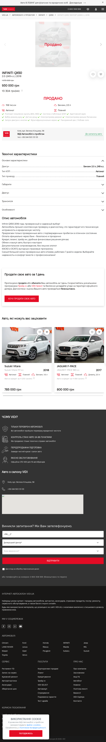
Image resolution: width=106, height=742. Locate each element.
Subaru (66, 651)
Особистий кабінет (11, 715)
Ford (24, 643)
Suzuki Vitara (13, 366)
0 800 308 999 (36, 577)
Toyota (5, 655)
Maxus (45, 647)
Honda (46, 643)
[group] (53, 44)
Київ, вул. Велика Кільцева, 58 (21, 482)
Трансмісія (7, 201)
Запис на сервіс (9, 673)
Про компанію (79, 669)
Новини (76, 685)
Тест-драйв (43, 701)
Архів (4, 727)
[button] (101, 44)
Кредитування (44, 677)
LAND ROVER (7, 647)
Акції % (76, 677)
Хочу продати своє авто (21, 299)
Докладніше (76, 3)
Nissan (5, 651)
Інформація (7, 723)
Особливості (8, 210)
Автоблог (77, 681)
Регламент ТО (8, 669)
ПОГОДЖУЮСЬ (26, 733)
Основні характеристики (14, 160)
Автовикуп (42, 689)
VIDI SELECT (43, 685)
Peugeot (46, 651)
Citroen (5, 643)
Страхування (43, 693)
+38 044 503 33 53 (16, 489)
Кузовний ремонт (10, 677)
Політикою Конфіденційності (33, 728)
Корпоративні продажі (48, 669)
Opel (24, 651)
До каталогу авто (93, 134)
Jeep (86, 643)
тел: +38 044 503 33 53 (27, 137)
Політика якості (80, 689)
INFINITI (66, 643)
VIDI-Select (37, 286)
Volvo (24, 655)
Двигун (5, 193)
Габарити (6, 184)
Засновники (78, 673)
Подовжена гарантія (47, 697)
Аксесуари (7, 685)
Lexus (24, 647)
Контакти (77, 701)
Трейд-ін (22, 286)
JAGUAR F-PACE (66, 366)
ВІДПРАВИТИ (53, 561)
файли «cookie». (34, 725)
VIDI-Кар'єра (78, 697)
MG (85, 647)
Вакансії (77, 693)
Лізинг (41, 673)
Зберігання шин (9, 689)
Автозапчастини (9, 681)
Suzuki (86, 651)
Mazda (66, 647)
